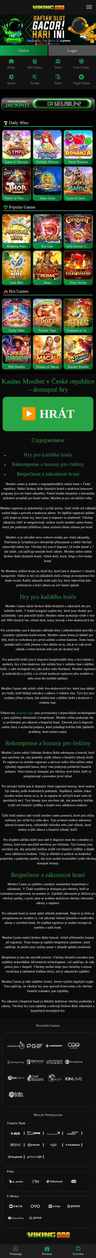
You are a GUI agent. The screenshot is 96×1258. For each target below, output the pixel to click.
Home (11, 67)
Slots (58, 67)
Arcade (34, 83)
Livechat (78, 1254)
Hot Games (34, 67)
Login (72, 50)
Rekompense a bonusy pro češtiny (48, 464)
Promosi (47, 1254)
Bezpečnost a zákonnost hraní (48, 474)
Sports (11, 83)
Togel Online (81, 83)
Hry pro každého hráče (48, 455)
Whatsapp (16, 1254)
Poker (58, 83)
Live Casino (81, 67)
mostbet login (25, 713)
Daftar (24, 50)
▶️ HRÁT (48, 414)
